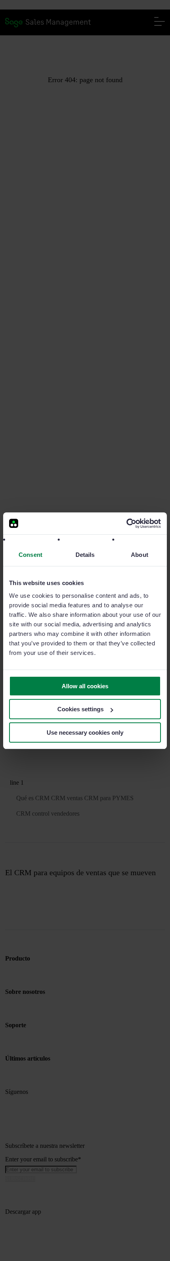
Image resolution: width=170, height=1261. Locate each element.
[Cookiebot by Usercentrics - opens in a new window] (126, 523)
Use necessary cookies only (85, 732)
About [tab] (139, 554)
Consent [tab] (30, 554)
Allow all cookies (85, 686)
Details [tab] (85, 554)
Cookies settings (80, 709)
